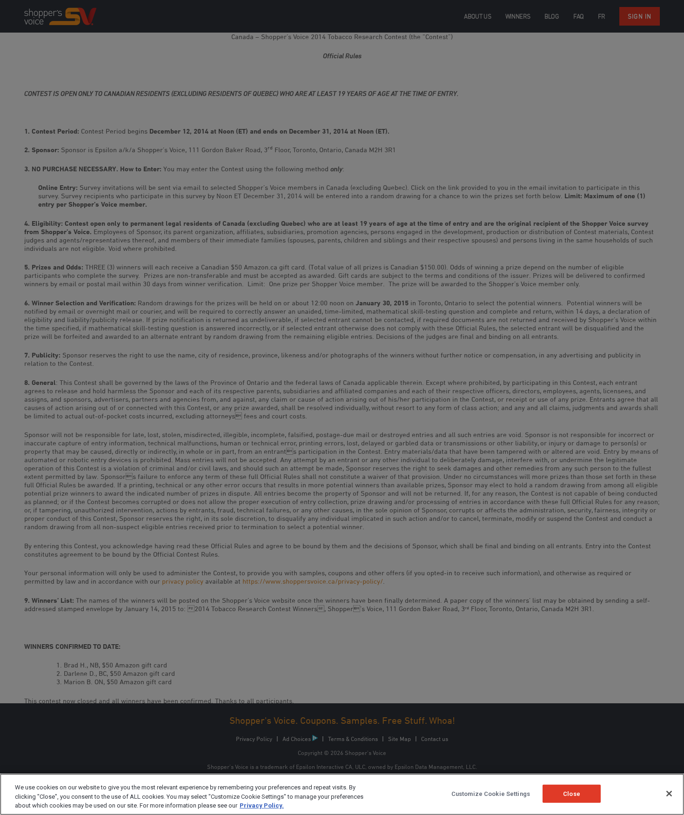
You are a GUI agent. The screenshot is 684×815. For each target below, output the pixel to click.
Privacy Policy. (262, 805)
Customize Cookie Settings (490, 793)
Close (571, 793)
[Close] (669, 793)
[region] (342, 794)
